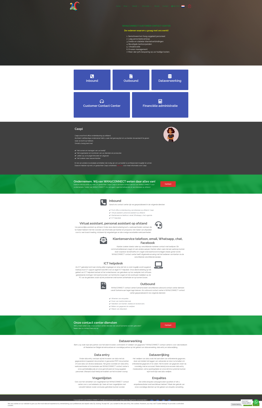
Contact (165, 6)
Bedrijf (134, 6)
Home (118, 6)
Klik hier (120, 165)
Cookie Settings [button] (236, 404)
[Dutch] (184, 6)
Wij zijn (156, 6)
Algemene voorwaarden (137, 400)
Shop (125, 6)
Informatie (145, 6)
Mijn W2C (176, 6)
